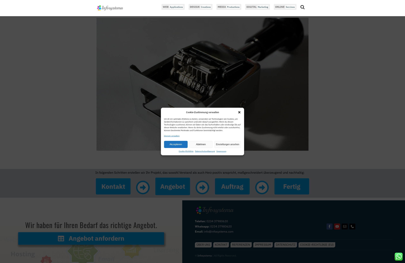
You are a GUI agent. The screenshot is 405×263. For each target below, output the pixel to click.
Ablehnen (201, 144)
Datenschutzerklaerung (205, 151)
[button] (239, 112)
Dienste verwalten (172, 136)
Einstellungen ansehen (227, 144)
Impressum (221, 151)
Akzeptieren (176, 144)
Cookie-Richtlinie (186, 151)
